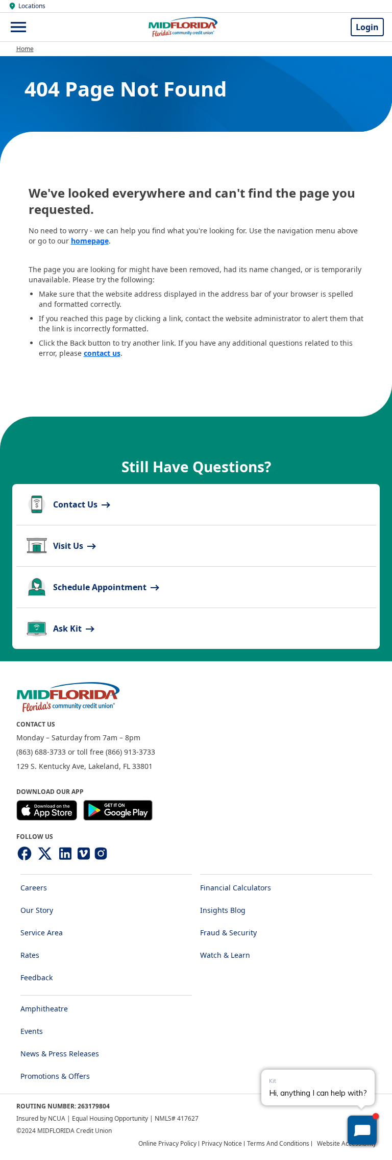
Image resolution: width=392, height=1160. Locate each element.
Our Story (36, 910)
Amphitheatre (44, 1008)
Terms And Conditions (278, 1143)
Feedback (36, 977)
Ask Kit (68, 628)
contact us (102, 353)
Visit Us (69, 546)
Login (367, 27)
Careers (33, 887)
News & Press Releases (59, 1053)
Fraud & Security (228, 932)
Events (31, 1031)
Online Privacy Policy (167, 1143)
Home (25, 48)
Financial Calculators (235, 887)
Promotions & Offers (55, 1076)
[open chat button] (362, 1130)
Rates (29, 955)
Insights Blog (223, 910)
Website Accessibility (346, 1143)
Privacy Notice (222, 1143)
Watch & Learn (225, 955)
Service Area (41, 932)
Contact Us (76, 504)
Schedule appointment (101, 587)
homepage (90, 241)
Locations (31, 6)
